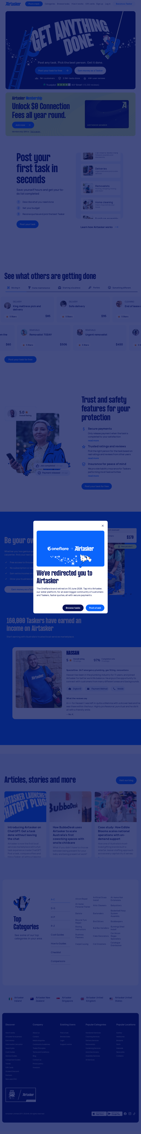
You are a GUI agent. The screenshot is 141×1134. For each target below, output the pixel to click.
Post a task (95, 607)
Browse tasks (73, 607)
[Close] (102, 526)
